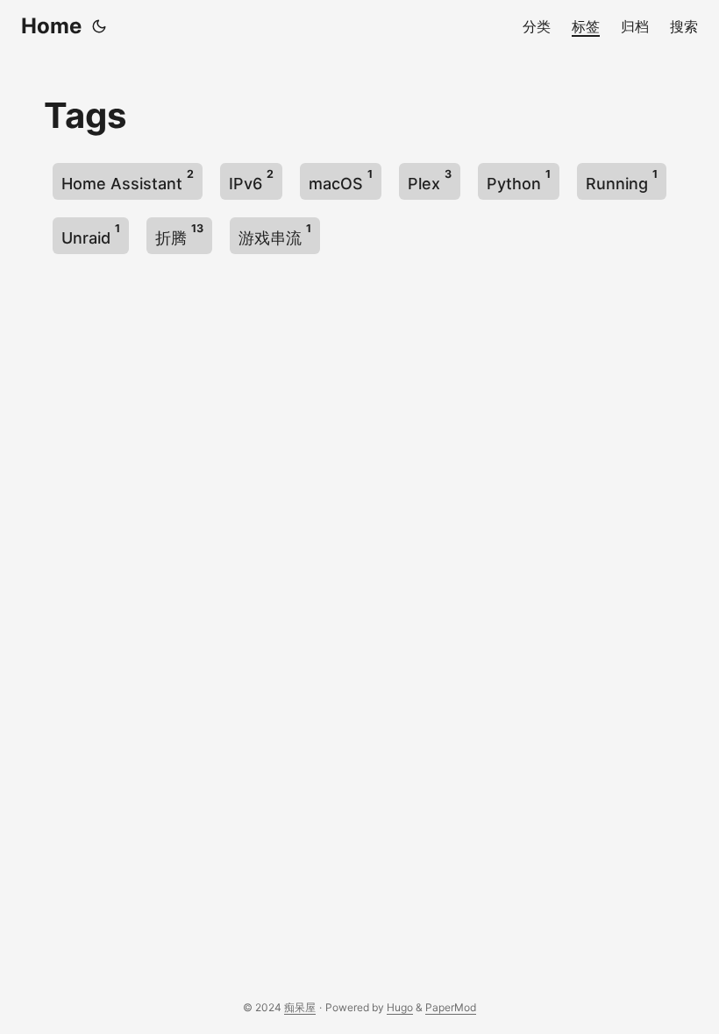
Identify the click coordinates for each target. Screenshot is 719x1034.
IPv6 (251, 180)
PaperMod (450, 1007)
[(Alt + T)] (99, 26)
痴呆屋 (300, 1007)
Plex (430, 180)
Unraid (90, 234)
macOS (341, 180)
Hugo (400, 1007)
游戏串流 (274, 234)
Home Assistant (127, 180)
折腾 (179, 234)
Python (519, 180)
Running (622, 180)
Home (51, 26)
